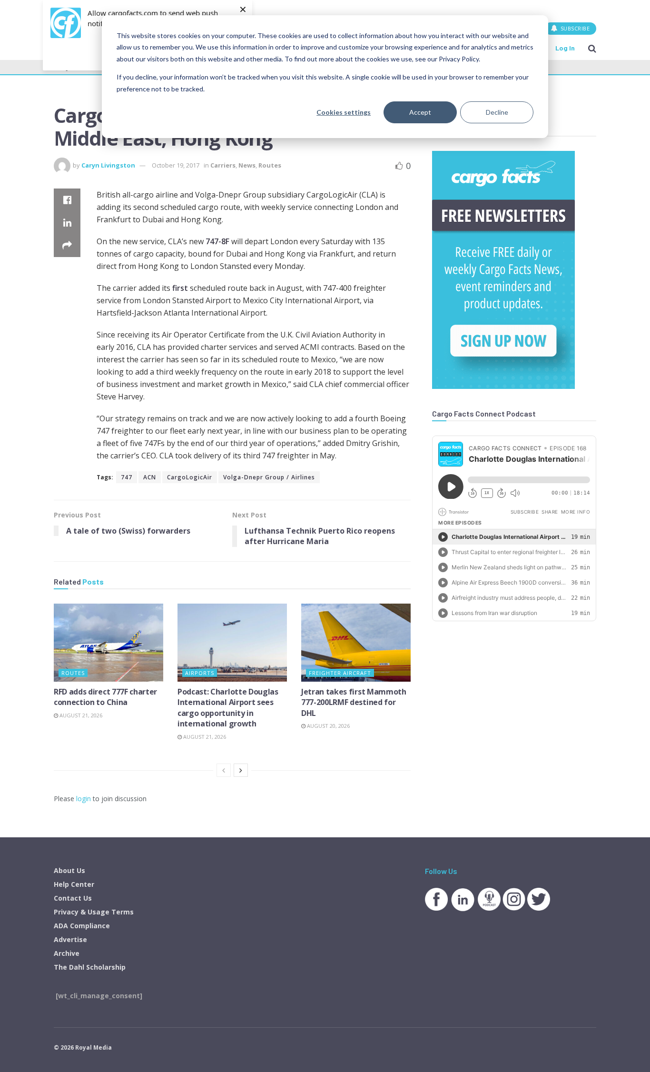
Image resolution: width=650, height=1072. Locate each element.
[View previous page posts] (224, 770)
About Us (69, 870)
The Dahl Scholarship (90, 967)
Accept (420, 112)
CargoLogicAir (189, 477)
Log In (565, 48)
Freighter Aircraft (340, 672)
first (180, 288)
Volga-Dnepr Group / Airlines (269, 477)
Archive (66, 953)
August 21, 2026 (80, 715)
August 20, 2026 (327, 725)
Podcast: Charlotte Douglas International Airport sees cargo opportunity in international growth (227, 707)
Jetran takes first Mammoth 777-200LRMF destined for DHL (353, 702)
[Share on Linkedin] (67, 222)
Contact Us (73, 898)
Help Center (74, 884)
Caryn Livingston (108, 165)
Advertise (70, 939)
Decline (497, 112)
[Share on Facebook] (67, 200)
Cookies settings (343, 112)
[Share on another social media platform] (67, 245)
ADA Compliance (82, 925)
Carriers (223, 165)
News (247, 165)
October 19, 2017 (175, 165)
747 (126, 477)
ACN (149, 477)
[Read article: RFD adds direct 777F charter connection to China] (108, 643)
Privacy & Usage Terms (94, 911)
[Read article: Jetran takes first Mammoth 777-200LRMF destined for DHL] (356, 643)
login (83, 798)
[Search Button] (592, 48)
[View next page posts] (241, 770)
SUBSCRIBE (574, 28)
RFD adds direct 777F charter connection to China (105, 696)
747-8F (217, 241)
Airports (199, 672)
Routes (269, 165)
